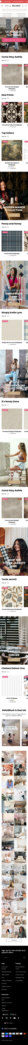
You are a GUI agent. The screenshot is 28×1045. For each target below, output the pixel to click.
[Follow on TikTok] (18, 1018)
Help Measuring (6, 972)
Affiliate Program (7, 980)
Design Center (6, 986)
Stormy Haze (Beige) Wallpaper (12, 88)
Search (4, 1006)
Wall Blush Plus (20, 978)
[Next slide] (25, 733)
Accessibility (19, 980)
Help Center (5, 975)
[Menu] (2, 6)
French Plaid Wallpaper (12, 254)
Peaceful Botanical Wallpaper (12, 609)
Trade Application (5, 1009)
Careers (4, 983)
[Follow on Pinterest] (10, 1018)
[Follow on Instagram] (7, 1018)
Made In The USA (7, 1003)
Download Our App (6, 999)
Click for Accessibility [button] (10, 1028)
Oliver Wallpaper (12, 698)
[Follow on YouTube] (14, 1018)
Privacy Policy (20, 975)
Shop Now (14, 215)
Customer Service (5, 968)
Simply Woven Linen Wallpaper (12, 342)
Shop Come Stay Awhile (14, 40)
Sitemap (4, 989)
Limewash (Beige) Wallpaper (11, 431)
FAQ (3, 978)
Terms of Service (21, 972)
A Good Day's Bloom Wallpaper (12, 125)
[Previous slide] (3, 733)
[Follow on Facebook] (3, 1018)
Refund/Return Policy (20, 968)
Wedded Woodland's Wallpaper (12, 164)
